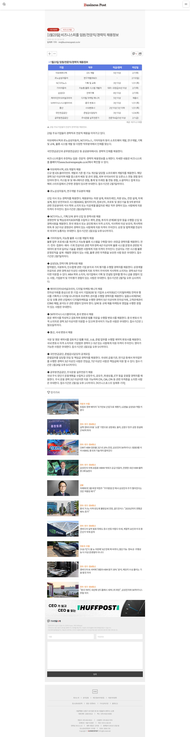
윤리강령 (86, 697)
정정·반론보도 (91, 703)
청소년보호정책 (77, 703)
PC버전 (95, 691)
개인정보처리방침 (98, 697)
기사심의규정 (104, 703)
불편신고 (115, 703)
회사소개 (76, 697)
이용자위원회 (112, 697)
